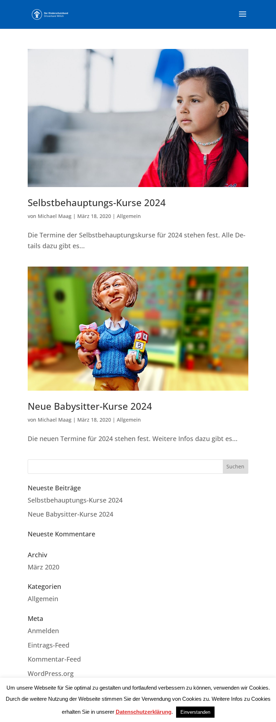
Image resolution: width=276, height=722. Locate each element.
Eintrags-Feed (48, 645)
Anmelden (43, 630)
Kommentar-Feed (54, 659)
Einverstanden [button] (195, 712)
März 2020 (43, 567)
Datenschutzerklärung (143, 712)
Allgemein (129, 216)
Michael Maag (55, 216)
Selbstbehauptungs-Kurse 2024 (97, 202)
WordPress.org (51, 673)
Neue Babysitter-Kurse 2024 (90, 406)
